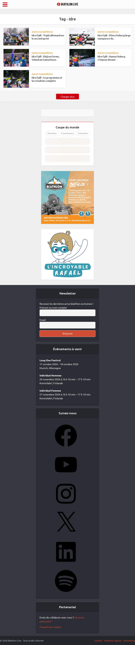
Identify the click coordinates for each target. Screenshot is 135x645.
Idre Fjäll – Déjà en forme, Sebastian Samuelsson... (46, 58)
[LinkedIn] (66, 564)
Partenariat (129, 640)
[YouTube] (66, 476)
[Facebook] (66, 447)
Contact (98, 640)
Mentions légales (113, 640)
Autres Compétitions (42, 31)
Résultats (52, 133)
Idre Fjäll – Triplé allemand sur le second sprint (48, 37)
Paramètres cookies (50, 626)
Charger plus (68, 96)
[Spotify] (66, 593)
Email (43, 319)
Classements (67, 133)
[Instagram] (66, 505)
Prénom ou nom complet (53, 307)
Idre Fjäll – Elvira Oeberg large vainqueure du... (114, 37)
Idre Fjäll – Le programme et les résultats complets (47, 79)
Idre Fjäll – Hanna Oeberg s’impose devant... (111, 58)
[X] (66, 535)
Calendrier (83, 133)
